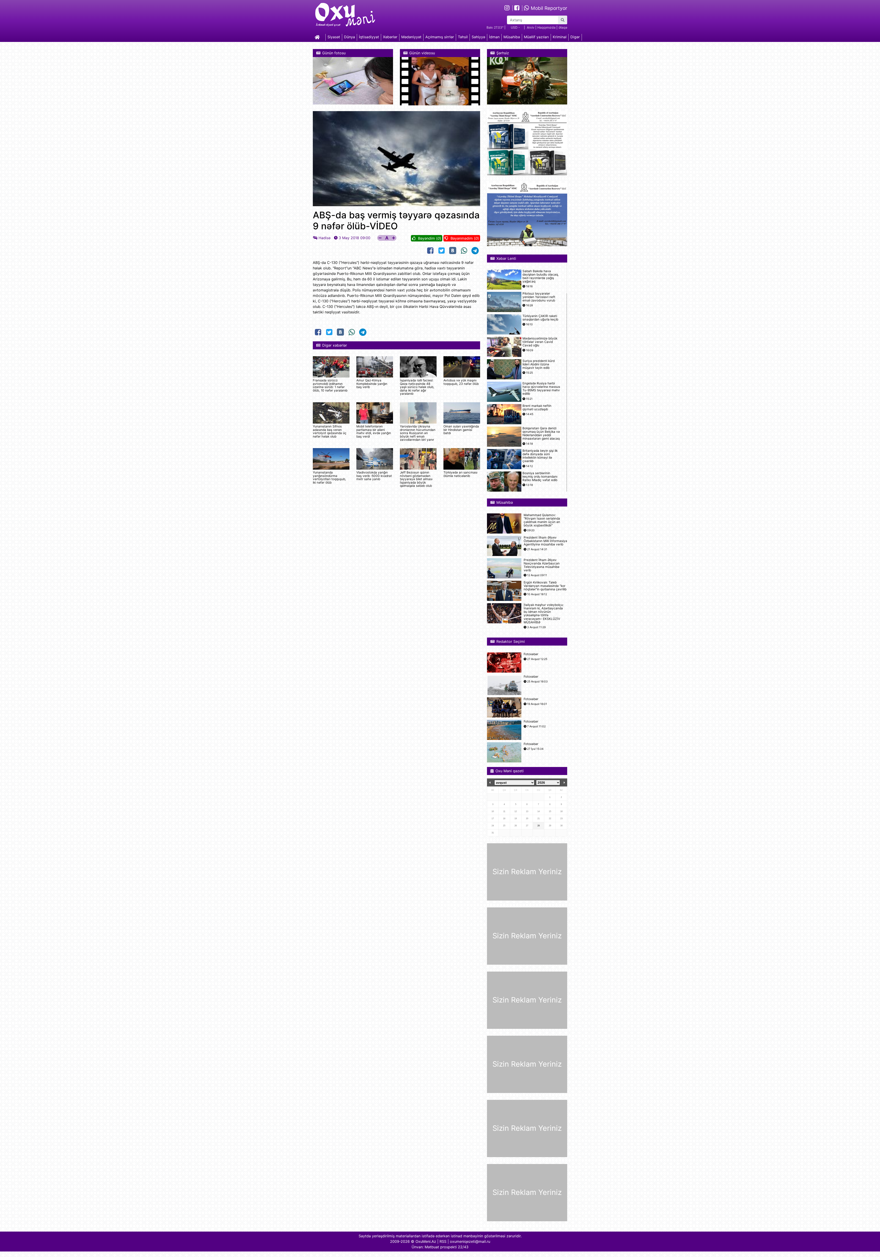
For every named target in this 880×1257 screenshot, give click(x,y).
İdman (494, 37)
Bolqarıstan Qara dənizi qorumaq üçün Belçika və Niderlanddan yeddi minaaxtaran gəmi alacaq (541, 434)
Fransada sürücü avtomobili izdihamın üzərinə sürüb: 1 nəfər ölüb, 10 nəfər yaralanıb (330, 385)
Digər (575, 37)
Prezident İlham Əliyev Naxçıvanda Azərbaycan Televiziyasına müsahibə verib (542, 565)
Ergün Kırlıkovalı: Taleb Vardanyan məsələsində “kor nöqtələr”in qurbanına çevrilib (545, 586)
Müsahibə (511, 37)
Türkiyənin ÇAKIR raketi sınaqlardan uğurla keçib (540, 317)
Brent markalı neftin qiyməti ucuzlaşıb (536, 407)
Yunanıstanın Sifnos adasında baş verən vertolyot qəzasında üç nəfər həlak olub (329, 431)
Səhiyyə (478, 37)
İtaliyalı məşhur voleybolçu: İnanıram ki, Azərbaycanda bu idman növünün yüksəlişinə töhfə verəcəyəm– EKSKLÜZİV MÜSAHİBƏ (544, 613)
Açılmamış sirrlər (439, 37)
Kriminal (559, 37)
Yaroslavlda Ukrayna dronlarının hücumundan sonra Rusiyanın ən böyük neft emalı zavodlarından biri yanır (417, 432)
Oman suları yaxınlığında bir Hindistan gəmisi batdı (461, 429)
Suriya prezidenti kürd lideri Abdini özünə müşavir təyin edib (538, 364)
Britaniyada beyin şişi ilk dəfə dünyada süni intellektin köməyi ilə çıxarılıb (540, 456)
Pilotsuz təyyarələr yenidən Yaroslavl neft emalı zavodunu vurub (538, 297)
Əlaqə (562, 27)
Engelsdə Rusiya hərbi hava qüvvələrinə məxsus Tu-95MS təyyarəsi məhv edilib (541, 389)
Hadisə (324, 238)
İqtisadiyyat (369, 37)
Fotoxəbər (531, 654)
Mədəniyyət (411, 37)
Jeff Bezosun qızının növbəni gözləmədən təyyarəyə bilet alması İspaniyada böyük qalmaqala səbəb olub (416, 479)
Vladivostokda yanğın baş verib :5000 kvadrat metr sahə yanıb (374, 476)
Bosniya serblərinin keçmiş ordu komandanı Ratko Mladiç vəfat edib (539, 476)
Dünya (349, 37)
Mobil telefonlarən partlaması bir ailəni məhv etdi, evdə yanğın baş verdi (373, 431)
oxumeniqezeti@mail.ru (470, 1241)
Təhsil (463, 37)
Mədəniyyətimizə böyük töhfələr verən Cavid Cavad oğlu (539, 342)
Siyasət (333, 37)
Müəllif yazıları (536, 37)
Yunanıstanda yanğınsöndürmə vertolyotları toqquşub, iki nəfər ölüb (329, 477)
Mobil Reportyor (548, 8)
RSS (443, 1241)
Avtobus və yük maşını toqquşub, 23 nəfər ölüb (461, 381)
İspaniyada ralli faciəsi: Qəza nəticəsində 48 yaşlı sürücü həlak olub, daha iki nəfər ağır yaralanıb (417, 386)
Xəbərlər (390, 37)
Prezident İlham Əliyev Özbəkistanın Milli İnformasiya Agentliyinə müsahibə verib (545, 541)
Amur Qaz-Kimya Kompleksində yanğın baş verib (371, 383)
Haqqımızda (546, 27)
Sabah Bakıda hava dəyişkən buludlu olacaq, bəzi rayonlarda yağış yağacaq (540, 276)
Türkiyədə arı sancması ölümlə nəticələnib (460, 474)
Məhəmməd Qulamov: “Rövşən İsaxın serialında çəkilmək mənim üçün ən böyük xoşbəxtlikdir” (542, 520)
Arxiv (530, 27)
